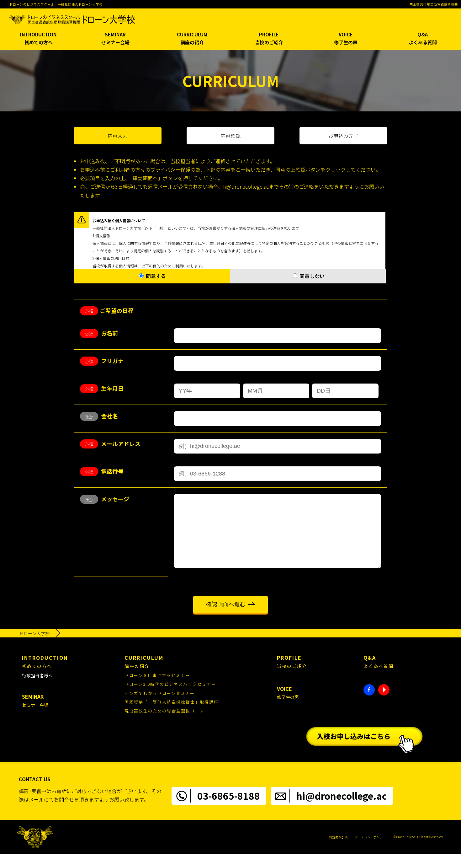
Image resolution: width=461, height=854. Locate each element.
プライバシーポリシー (370, 837)
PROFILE (269, 38)
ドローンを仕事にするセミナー (157, 675)
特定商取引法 (338, 837)
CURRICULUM (192, 38)
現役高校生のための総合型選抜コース (164, 711)
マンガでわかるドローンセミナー (160, 693)
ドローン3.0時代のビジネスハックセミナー (170, 684)
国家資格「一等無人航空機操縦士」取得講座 (172, 702)
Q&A (423, 38)
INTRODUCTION (38, 38)
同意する (155, 276)
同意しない (311, 276)
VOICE (346, 38)
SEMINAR (115, 38)
